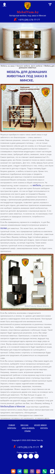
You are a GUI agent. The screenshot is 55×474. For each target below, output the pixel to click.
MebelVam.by (28, 12)
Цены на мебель (28, 428)
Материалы (11, 428)
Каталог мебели (40, 425)
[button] (52, 471)
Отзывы (27, 431)
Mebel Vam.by (37, 440)
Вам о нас (25, 425)
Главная (11, 425)
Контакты (44, 428)
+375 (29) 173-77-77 (29, 19)
